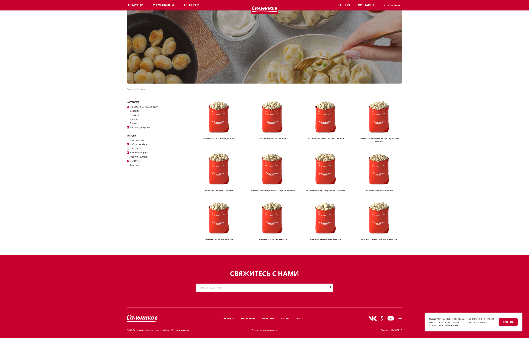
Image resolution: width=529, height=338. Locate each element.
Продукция (136, 5)
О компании (163, 5)
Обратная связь (392, 5)
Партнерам (190, 5)
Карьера (344, 5)
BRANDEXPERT (396, 330)
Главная (130, 89)
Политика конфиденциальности (264, 330)
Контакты (366, 5)
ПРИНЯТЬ (508, 322)
